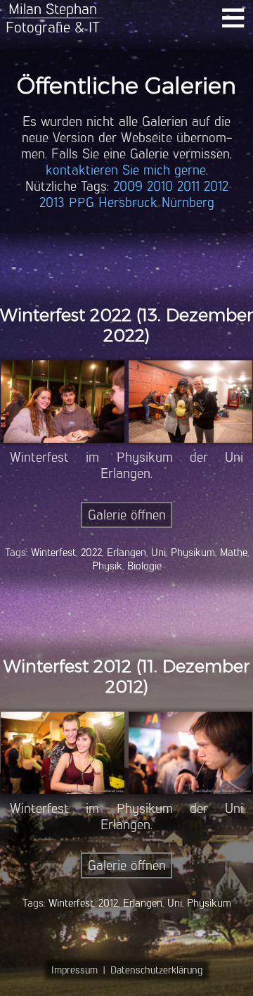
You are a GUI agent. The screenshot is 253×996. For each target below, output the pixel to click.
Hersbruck (127, 202)
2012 (216, 186)
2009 (128, 186)
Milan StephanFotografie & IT (53, 18)
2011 (188, 186)
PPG (81, 202)
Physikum (193, 552)
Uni (158, 552)
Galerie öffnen (127, 515)
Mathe (233, 552)
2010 (160, 186)
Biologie (144, 565)
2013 (52, 202)
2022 (91, 552)
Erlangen (126, 552)
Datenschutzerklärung (156, 970)
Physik (107, 565)
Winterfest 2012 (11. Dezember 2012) (126, 676)
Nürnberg (188, 202)
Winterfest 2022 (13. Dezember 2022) (126, 325)
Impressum (74, 970)
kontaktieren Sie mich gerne (126, 170)
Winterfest (53, 552)
